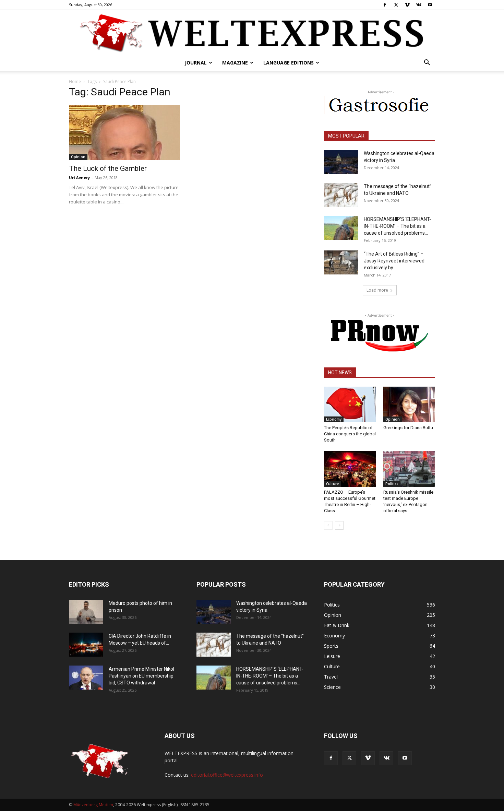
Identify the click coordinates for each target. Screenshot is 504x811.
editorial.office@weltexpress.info (227, 775)
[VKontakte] (418, 5)
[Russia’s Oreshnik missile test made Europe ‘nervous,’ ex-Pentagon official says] (409, 468)
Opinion (78, 156)
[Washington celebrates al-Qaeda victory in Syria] (341, 162)
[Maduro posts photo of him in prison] (86, 612)
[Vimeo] (407, 5)
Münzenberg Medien (93, 805)
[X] (396, 5)
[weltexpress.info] (252, 33)
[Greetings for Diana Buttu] (409, 404)
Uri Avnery (79, 177)
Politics (391, 483)
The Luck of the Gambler (108, 168)
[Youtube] (430, 5)
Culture (332, 483)
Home (75, 81)
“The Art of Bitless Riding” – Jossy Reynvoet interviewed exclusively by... (394, 260)
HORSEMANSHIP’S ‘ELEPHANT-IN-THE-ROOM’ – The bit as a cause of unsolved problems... (397, 226)
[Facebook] (385, 5)
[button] (427, 63)
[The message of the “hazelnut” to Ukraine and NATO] (341, 195)
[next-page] (339, 525)
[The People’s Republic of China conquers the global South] (350, 404)
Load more (377, 290)
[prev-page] (328, 525)
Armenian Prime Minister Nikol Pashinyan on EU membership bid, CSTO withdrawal (141, 675)
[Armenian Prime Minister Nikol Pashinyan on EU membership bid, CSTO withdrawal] (86, 678)
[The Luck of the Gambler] (124, 132)
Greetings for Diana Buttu (408, 427)
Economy (333, 419)
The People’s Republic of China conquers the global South (350, 434)
